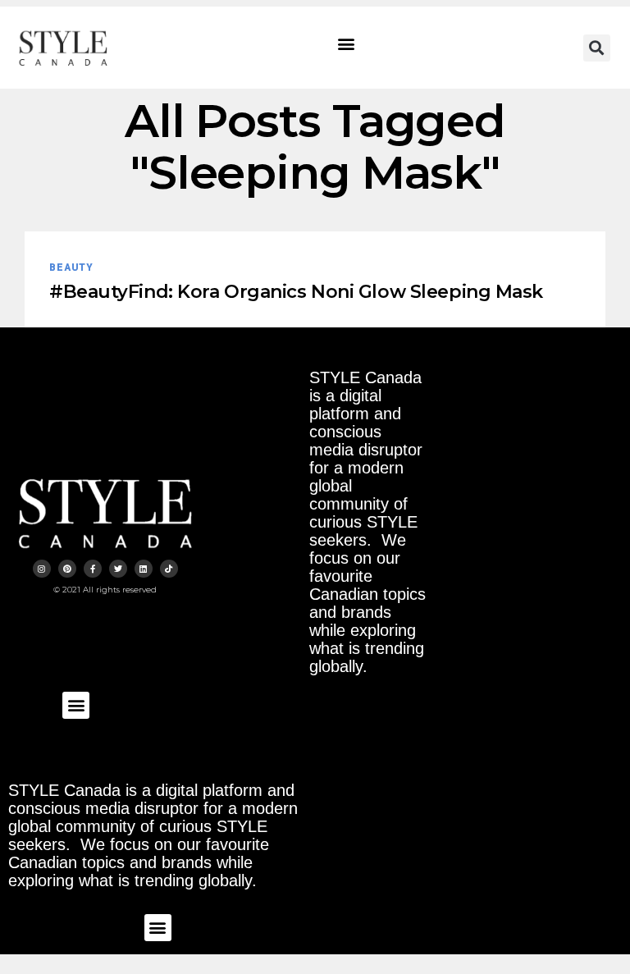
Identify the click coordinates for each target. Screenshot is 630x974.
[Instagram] (42, 569)
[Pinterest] (67, 569)
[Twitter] (118, 569)
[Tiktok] (169, 569)
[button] (346, 43)
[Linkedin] (144, 569)
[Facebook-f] (93, 569)
